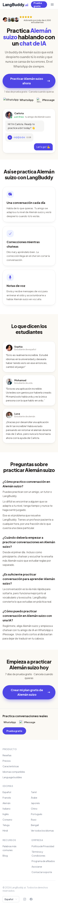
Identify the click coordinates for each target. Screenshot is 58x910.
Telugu (6, 825)
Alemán (6, 803)
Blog (5, 855)
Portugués (36, 814)
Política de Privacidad (43, 846)
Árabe (34, 797)
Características (11, 766)
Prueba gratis (38, 4)
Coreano (7, 819)
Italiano (6, 808)
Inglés (6, 814)
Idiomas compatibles (14, 771)
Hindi (5, 830)
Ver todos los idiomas (42, 830)
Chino (34, 808)
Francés (7, 797)
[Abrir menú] (52, 4)
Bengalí (35, 825)
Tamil (34, 792)
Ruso (33, 819)
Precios (7, 760)
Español (7, 792)
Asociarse (37, 866)
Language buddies (12, 777)
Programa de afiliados (43, 861)
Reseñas (7, 755)
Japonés (35, 803)
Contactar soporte (42, 872)
